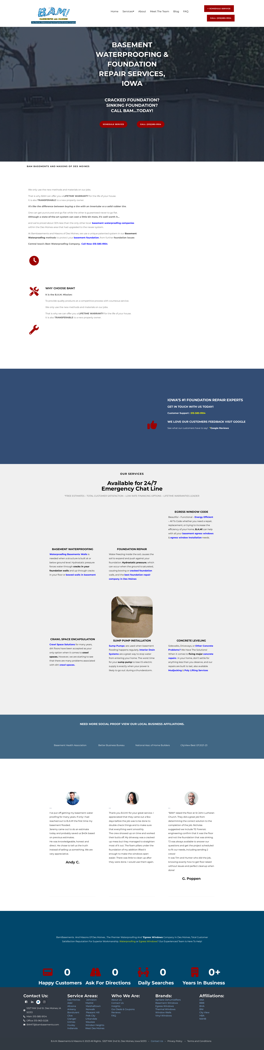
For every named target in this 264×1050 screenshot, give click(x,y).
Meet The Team (159, 11)
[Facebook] (26, 1002)
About (142, 11)
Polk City (90, 1015)
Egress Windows (153, 937)
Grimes (71, 1022)
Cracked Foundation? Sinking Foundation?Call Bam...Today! (132, 105)
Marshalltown (93, 1006)
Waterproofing (127, 941)
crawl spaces (67, 665)
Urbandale (91, 1018)
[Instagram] (44, 1002)
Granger (71, 1018)
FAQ (185, 11)
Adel (70, 1003)
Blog (176, 11)
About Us (116, 999)
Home (114, 11)
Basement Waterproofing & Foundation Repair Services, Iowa (132, 64)
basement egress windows (198, 533)
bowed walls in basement (81, 574)
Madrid (89, 1003)
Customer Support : (186, 413)
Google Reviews (219, 428)
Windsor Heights (95, 1025)
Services (128, 11)
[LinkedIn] (32, 1002)
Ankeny (71, 1009)
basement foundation (86, 237)
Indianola (72, 1028)
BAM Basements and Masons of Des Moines (58, 166)
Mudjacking (175, 670)
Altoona (71, 1006)
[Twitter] (38, 1002)
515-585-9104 (100, 244)
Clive (70, 1015)
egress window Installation (186, 537)
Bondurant (73, 1012)
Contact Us (117, 1003)
